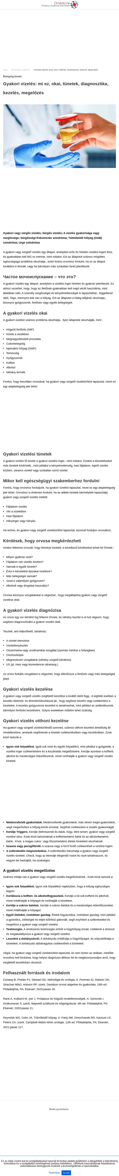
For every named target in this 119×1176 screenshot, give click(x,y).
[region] (59, 36)
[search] (114, 5)
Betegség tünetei (21, 70)
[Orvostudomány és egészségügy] (59, 5)
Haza (5, 70)
